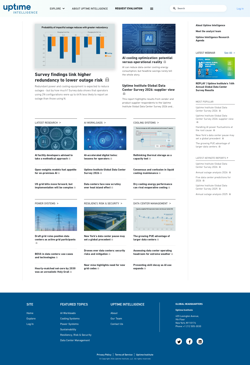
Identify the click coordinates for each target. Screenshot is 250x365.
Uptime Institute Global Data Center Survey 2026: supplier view (215, 117)
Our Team (116, 318)
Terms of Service (123, 354)
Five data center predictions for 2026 (213, 179)
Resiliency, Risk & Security (101, 203)
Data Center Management (150, 203)
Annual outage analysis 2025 (212, 194)
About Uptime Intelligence (90, 8)
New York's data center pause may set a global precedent (215, 137)
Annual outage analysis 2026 (212, 172)
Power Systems (45, 203)
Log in (30, 323)
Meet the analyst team (208, 31)
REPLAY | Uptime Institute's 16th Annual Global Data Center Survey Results (215, 87)
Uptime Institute (144, 354)
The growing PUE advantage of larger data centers (213, 145)
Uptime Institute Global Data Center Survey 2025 (211, 187)
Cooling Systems (144, 122)
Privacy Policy (104, 354)
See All (228, 52)
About (114, 313)
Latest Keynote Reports (211, 157)
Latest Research (46, 122)
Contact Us (117, 323)
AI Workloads (93, 122)
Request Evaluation (128, 8)
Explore (55, 8)
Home (30, 313)
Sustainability (68, 329)
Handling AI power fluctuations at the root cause (214, 128)
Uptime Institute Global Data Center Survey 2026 (211, 109)
